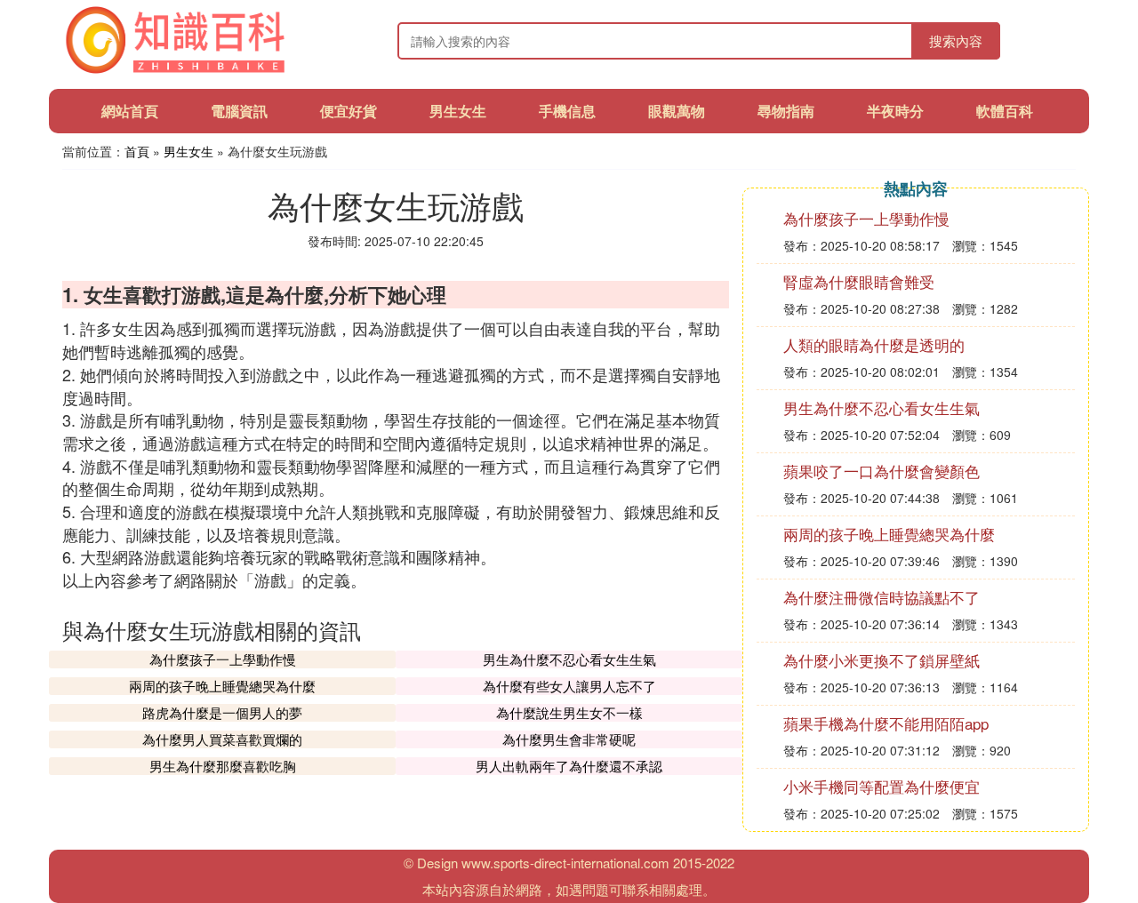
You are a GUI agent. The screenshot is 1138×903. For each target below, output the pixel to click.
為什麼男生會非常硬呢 (569, 739)
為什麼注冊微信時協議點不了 (881, 597)
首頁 (136, 151)
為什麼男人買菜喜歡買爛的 (222, 739)
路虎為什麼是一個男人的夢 (222, 712)
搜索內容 (955, 40)
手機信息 (567, 110)
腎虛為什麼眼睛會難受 (858, 281)
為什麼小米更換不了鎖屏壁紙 (881, 660)
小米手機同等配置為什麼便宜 (881, 786)
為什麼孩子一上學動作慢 (222, 659)
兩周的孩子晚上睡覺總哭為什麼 (222, 685)
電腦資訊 (239, 110)
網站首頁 (129, 110)
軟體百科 (1004, 110)
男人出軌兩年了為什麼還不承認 (569, 765)
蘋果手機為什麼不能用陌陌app (886, 723)
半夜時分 (895, 110)
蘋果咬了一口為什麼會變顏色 (881, 470)
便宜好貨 (348, 110)
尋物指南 (785, 110)
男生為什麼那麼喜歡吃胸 (222, 765)
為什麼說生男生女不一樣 (569, 712)
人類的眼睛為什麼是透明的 (874, 344)
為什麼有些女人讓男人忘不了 (569, 685)
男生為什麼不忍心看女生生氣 (569, 659)
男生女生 (457, 110)
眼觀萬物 (676, 110)
